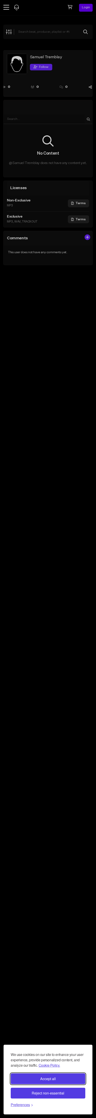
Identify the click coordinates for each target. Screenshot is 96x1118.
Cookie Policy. (49, 1065)
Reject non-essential (48, 1093)
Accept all (48, 1078)
